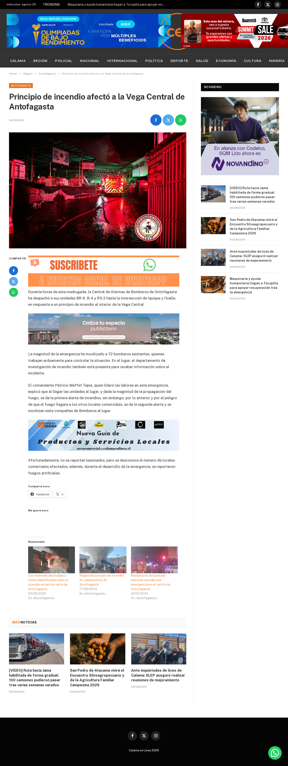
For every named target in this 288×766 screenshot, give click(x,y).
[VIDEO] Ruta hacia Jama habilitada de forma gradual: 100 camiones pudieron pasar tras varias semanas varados (34, 677)
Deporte (179, 61)
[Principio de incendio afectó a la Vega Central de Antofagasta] (97, 190)
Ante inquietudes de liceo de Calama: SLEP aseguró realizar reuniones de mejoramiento (158, 675)
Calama (18, 61)
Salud (202, 61)
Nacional (89, 61)
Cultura (252, 61)
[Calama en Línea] (177, 31)
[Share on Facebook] (156, 120)
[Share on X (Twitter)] (168, 120)
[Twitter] (13, 281)
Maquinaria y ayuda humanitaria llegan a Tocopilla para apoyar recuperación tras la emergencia (118, 4)
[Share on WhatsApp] (180, 120)
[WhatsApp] (13, 292)
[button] (275, 753)
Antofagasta (21, 85)
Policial (63, 61)
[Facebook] (13, 270)
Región (40, 61)
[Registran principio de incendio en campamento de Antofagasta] (102, 559)
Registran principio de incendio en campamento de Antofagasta (101, 580)
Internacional (122, 61)
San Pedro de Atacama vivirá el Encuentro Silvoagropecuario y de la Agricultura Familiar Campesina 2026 (97, 677)
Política (154, 61)
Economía (226, 61)
